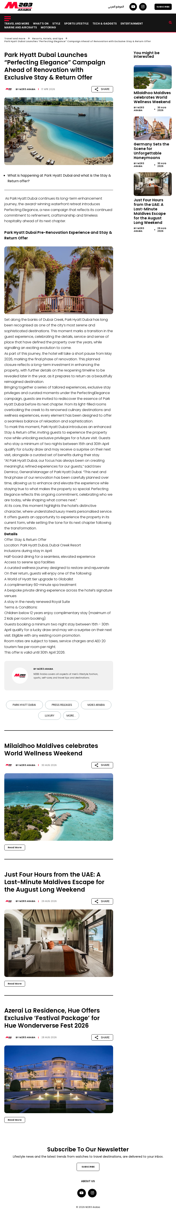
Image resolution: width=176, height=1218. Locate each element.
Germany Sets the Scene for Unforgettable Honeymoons (151, 151)
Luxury (49, 715)
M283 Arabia (27, 89)
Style (56, 23)
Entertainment (132, 23)
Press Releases (62, 705)
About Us (88, 1181)
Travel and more (16, 23)
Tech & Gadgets (105, 23)
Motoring (48, 27)
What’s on (41, 23)
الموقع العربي (116, 6)
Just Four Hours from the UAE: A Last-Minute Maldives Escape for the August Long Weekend (150, 211)
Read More (15, 847)
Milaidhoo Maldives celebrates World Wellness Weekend (152, 97)
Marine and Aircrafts (20, 27)
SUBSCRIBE (163, 6)
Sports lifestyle (76, 23)
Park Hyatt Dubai (24, 705)
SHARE (105, 89)
